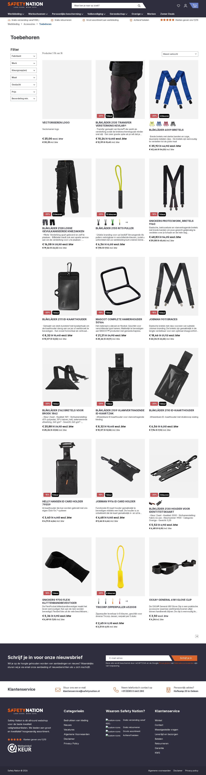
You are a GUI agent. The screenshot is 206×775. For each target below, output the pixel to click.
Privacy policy (191, 770)
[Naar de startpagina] (25, 5)
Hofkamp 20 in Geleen (186, 691)
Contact (159, 725)
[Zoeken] (139, 5)
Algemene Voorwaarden (77, 734)
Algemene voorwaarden (159, 770)
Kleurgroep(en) (19, 70)
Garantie (159, 748)
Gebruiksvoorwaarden (184, 663)
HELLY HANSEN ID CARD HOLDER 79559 (62, 503)
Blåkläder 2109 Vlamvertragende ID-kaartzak (120, 412)
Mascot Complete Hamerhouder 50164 (119, 321)
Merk (14, 63)
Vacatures (69, 729)
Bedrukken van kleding (76, 720)
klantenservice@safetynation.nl (81, 691)
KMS (157, 752)
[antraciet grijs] (99, 222)
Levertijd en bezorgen (166, 734)
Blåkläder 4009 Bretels (166, 129)
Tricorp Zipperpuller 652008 (116, 607)
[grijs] (45, 222)
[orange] (113, 601)
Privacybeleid (165, 663)
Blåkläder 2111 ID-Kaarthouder (64, 319)
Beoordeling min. (20, 98)
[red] (120, 601)
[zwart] (173, 124)
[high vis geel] (152, 124)
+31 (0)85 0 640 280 (132, 691)
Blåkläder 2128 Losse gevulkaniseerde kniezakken (63, 230)
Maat (14, 77)
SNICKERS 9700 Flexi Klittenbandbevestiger (59, 601)
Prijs (14, 92)
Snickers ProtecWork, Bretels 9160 (171, 222)
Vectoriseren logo (56, 122)
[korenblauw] (159, 124)
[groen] (113, 222)
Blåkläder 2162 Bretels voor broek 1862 (63, 412)
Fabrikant (16, 56)
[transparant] (152, 503)
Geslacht (16, 84)
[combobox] (104, 5)
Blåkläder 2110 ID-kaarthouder (171, 410)
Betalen (159, 738)
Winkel (158, 720)
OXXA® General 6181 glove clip (170, 599)
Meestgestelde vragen (166, 729)
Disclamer (177, 770)
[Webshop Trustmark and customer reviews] (20, 748)
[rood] (166, 124)
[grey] (99, 601)
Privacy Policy (71, 743)
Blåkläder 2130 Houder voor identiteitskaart (169, 510)
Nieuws (68, 725)
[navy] (106, 601)
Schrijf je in (186, 658)
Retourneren (161, 743)
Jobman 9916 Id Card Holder (115, 501)
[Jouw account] (185, 5)
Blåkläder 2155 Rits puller (115, 228)
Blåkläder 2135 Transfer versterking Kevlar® (113, 124)
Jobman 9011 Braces (163, 319)
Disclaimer (69, 738)
